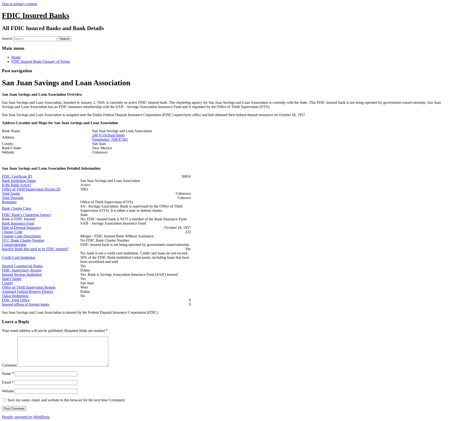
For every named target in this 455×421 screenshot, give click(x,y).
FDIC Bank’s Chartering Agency (26, 215)
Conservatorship (14, 245)
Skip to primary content (19, 4)
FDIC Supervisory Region (21, 270)
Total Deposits (12, 198)
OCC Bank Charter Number (23, 240)
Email (8, 382)
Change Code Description (21, 236)
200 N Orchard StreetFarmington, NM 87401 (110, 137)
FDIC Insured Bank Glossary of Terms (40, 61)
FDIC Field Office (16, 300)
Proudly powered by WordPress (26, 417)
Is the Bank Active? (16, 185)
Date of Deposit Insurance (21, 228)
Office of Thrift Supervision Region (28, 287)
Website (8, 391)
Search (7, 38)
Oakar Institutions (15, 296)
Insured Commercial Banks (22, 266)
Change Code (12, 232)
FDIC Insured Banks (35, 15)
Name (8, 373)
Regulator (9, 202)
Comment (9, 365)
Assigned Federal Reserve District (27, 292)
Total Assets (11, 193)
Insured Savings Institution (22, 274)
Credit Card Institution (18, 257)
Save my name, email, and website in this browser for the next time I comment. (66, 400)
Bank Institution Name (19, 181)
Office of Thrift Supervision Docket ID (31, 189)
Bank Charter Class (16, 208)
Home (16, 57)
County (7, 283)
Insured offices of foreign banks (25, 304)
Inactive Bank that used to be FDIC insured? (35, 249)
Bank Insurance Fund (18, 223)
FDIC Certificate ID (17, 176)
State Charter (11, 279)
